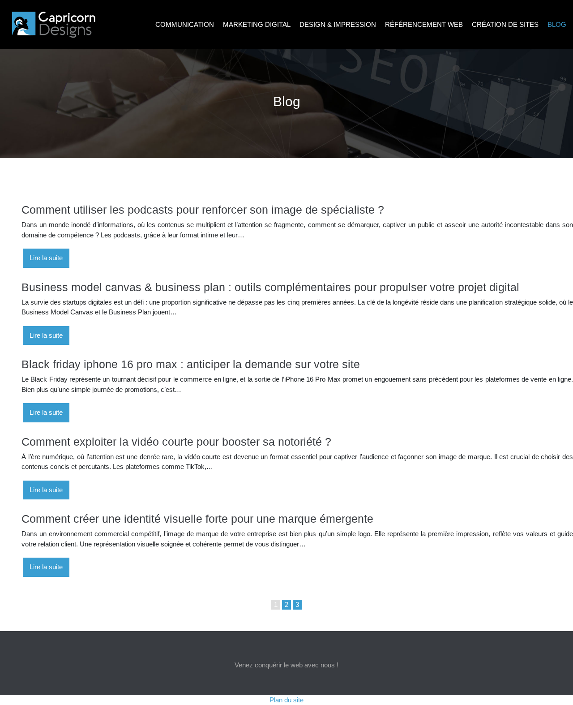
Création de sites (505, 24)
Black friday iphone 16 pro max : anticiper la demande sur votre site (190, 364)
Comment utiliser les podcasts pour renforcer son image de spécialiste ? (202, 209)
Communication (184, 24)
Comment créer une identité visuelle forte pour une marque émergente (197, 518)
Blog (556, 24)
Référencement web (424, 24)
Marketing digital (257, 24)
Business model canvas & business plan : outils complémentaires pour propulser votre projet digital (270, 287)
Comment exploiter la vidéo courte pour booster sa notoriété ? (176, 441)
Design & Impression (337, 24)
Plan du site (286, 700)
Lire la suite (46, 258)
